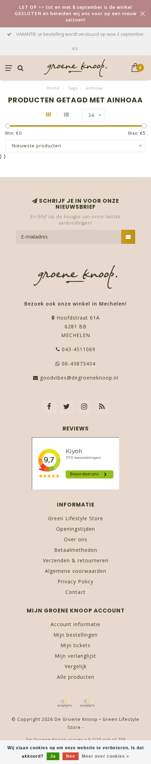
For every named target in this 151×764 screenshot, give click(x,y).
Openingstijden (75, 528)
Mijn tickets (75, 645)
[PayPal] (87, 703)
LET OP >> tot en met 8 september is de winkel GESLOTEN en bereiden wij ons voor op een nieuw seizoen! (76, 13)
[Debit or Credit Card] (64, 703)
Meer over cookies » (105, 756)
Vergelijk (76, 666)
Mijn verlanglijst (75, 655)
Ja (53, 756)
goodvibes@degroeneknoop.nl (79, 377)
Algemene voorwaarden (75, 571)
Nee (70, 756)
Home (53, 88)
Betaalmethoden (75, 550)
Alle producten (75, 676)
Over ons (75, 539)
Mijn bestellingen (75, 634)
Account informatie (75, 624)
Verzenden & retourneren (76, 560)
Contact (75, 592)
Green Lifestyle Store (75, 518)
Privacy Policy (75, 581)
